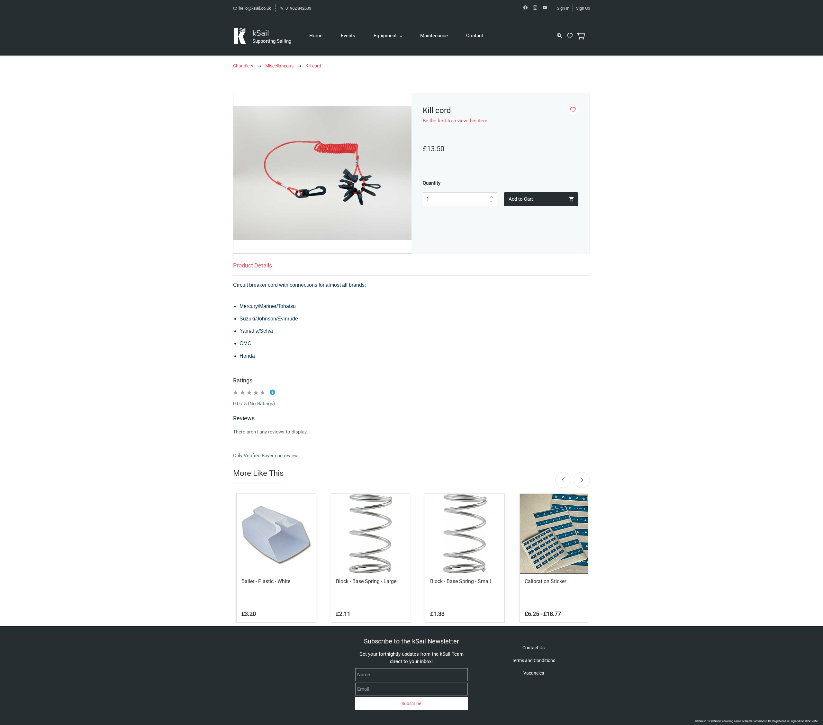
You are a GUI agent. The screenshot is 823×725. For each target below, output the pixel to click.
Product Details (252, 265)
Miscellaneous (279, 65)
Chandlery (243, 65)
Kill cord (313, 65)
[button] (533, 647)
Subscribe (411, 703)
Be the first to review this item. (456, 121)
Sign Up (583, 8)
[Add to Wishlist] (572, 109)
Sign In (563, 8)
